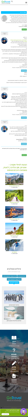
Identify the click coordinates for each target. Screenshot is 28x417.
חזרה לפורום (24, 29)
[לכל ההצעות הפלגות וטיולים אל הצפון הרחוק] (14, 307)
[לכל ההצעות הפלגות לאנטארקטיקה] (14, 291)
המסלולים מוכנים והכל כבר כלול (12, 411)
